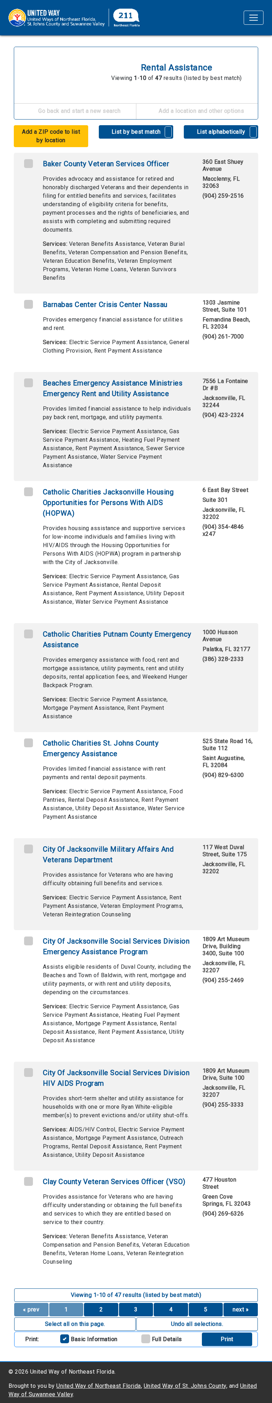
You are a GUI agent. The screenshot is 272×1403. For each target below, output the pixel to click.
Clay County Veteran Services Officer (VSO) (114, 1181)
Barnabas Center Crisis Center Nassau (105, 304)
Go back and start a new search (79, 111)
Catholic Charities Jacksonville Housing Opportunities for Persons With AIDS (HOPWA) (108, 502)
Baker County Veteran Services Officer (106, 164)
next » (241, 1309)
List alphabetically (221, 131)
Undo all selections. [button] (197, 1324)
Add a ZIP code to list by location (51, 136)
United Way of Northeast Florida (98, 1385)
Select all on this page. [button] (75, 1324)
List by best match (136, 131)
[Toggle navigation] (254, 18)
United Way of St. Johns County (185, 1385)
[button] (168, 132)
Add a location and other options (200, 111)
